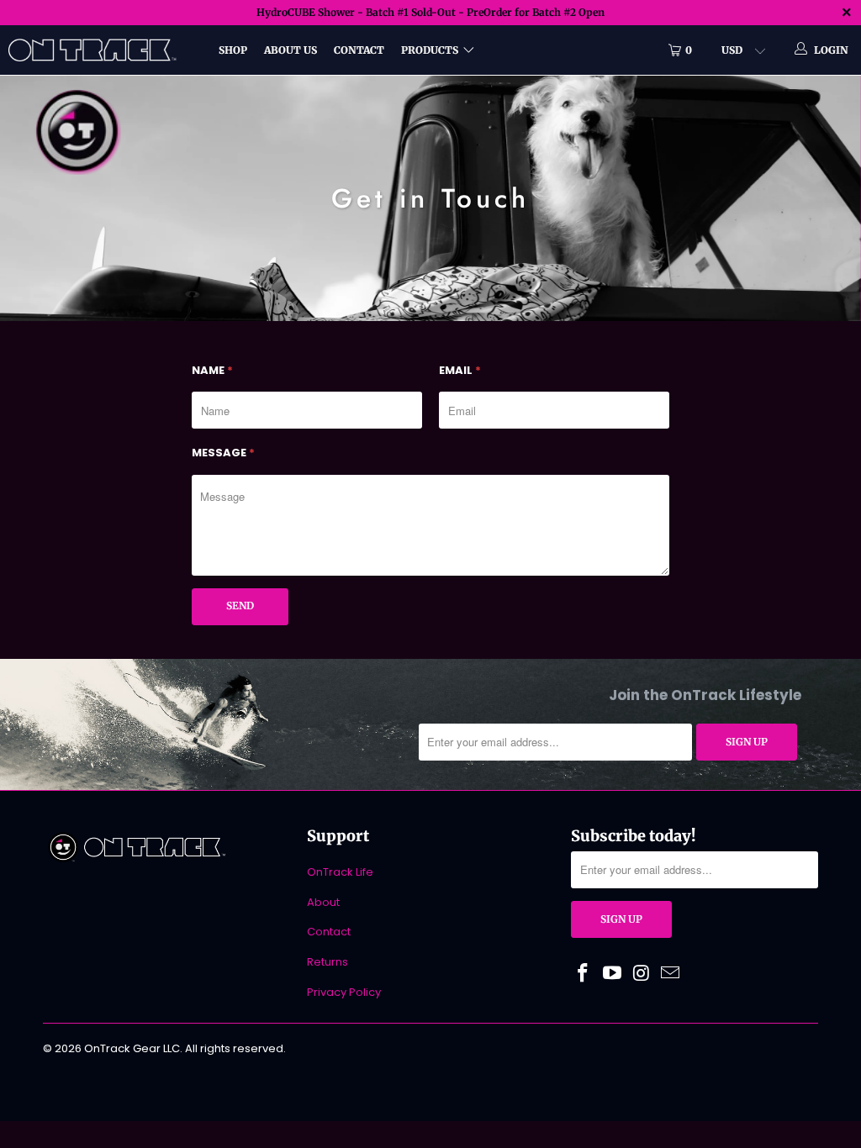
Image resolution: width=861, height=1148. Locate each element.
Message (223, 453)
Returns (327, 962)
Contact (359, 50)
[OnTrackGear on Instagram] (641, 974)
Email (460, 370)
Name (212, 370)
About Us (290, 50)
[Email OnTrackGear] (671, 974)
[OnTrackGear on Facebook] (583, 974)
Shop (233, 50)
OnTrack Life (340, 872)
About (323, 902)
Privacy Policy (344, 992)
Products (429, 50)
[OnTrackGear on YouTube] (613, 974)
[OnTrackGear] (77, 131)
